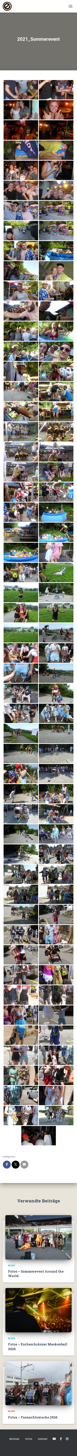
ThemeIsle (51, 1447)
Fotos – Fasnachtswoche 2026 (32, 1417)
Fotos (28, 1439)
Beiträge (14, 1439)
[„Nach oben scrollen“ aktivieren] (69, 1448)
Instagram (67, 1439)
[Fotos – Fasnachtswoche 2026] (38, 1383)
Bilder (11, 1265)
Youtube (54, 1439)
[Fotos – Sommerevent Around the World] (38, 1237)
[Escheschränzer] (8, 6)
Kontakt (43, 1439)
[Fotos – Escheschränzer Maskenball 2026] (38, 1310)
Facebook (61, 1439)
